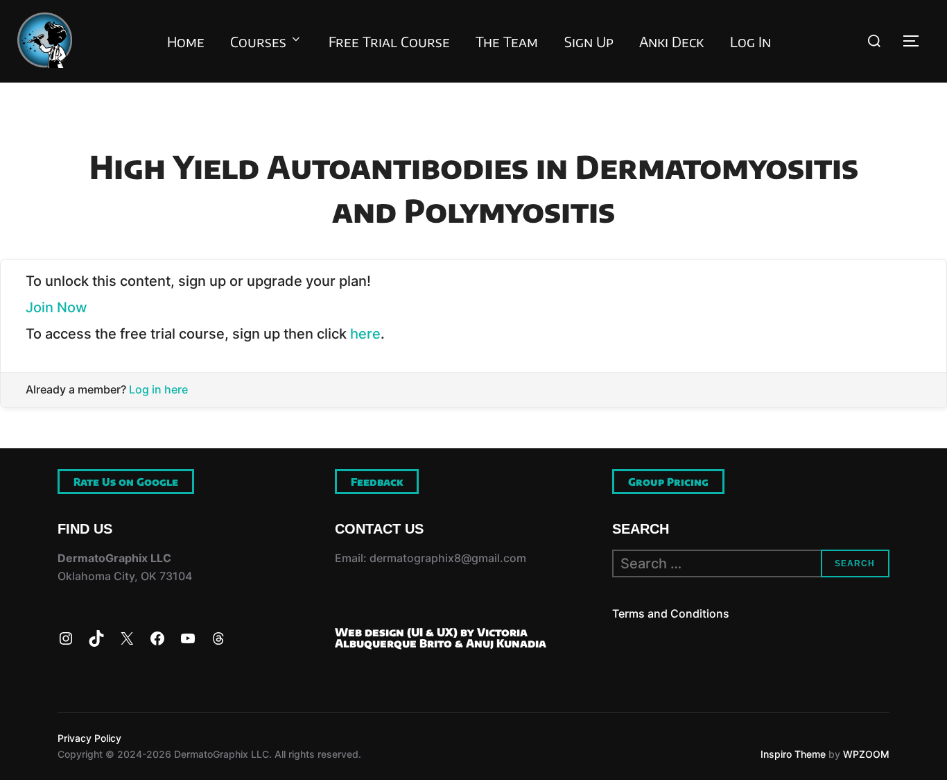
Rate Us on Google (125, 481)
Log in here (158, 389)
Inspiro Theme (793, 754)
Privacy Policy (89, 738)
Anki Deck (671, 41)
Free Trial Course (389, 41)
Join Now (56, 307)
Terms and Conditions (670, 613)
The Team (507, 41)
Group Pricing (668, 481)
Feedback (377, 481)
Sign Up (589, 41)
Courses (258, 41)
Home (186, 41)
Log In (750, 41)
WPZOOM (866, 754)
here (365, 333)
